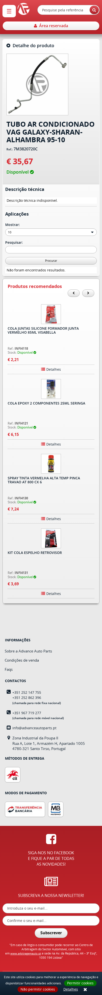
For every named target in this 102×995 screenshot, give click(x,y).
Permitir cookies (80, 983)
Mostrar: (13, 224)
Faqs (9, 669)
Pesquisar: (14, 242)
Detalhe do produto (32, 45)
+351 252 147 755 (26, 692)
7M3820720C (26, 149)
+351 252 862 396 (26, 697)
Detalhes (70, 989)
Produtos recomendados (35, 286)
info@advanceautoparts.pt (34, 728)
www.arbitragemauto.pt (25, 953)
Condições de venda (22, 660)
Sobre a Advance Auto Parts (28, 651)
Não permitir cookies (38, 989)
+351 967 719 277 (26, 713)
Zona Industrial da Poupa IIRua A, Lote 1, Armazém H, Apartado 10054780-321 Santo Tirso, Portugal (48, 743)
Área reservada (52, 25)
